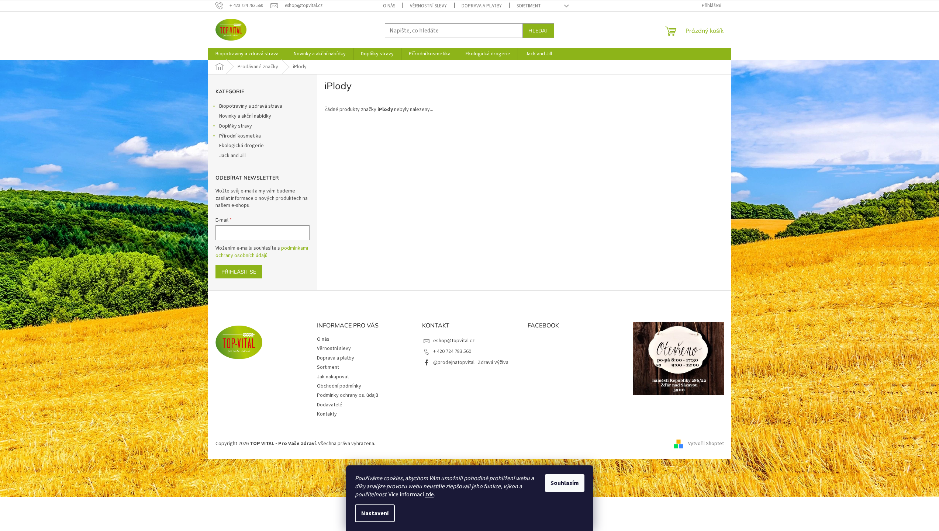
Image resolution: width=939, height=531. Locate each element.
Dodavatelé (329, 405)
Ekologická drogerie (241, 145)
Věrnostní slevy (428, 6)
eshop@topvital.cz (454, 340)
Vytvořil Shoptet (706, 443)
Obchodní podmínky (339, 386)
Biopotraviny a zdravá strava (250, 106)
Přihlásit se (238, 271)
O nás (389, 6)
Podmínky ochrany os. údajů (347, 395)
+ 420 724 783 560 (452, 351)
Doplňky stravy (235, 126)
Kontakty (327, 414)
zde (429, 494)
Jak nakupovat (333, 377)
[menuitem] (247, 54)
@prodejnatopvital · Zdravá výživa (470, 362)
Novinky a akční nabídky (245, 116)
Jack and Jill (232, 155)
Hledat (538, 30)
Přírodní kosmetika (240, 136)
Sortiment (529, 6)
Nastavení (375, 513)
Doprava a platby (482, 6)
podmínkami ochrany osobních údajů (261, 251)
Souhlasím (564, 483)
